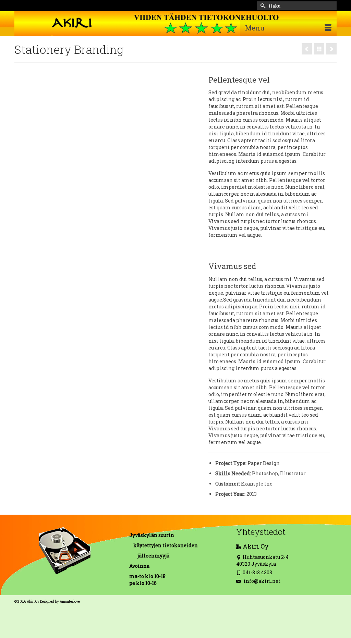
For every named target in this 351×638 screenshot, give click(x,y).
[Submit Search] (262, 5)
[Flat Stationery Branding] (307, 48)
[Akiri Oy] (175, 23)
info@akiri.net (261, 581)
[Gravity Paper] (331, 48)
